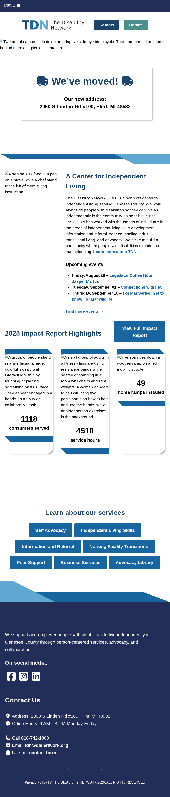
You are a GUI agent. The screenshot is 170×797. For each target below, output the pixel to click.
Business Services (80, 562)
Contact (106, 25)
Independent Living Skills (108, 530)
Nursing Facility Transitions (118, 546)
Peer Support (31, 562)
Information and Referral (48, 546)
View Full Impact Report (139, 332)
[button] (12, 5)
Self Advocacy (50, 530)
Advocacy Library (134, 562)
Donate (136, 25)
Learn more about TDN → (117, 252)
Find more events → (85, 311)
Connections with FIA (141, 287)
